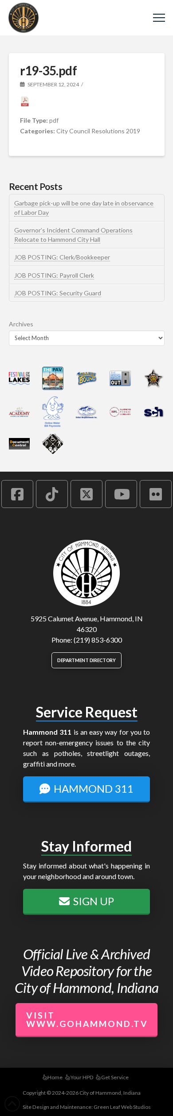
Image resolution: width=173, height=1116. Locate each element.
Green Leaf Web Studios (122, 1107)
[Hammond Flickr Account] (156, 494)
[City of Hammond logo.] (86, 573)
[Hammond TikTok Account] (52, 494)
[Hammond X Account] (86, 494)
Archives (21, 324)
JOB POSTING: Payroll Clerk (54, 275)
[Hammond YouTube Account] (121, 494)
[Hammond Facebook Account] (17, 494)
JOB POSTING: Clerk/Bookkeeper (62, 257)
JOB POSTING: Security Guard (57, 293)
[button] (159, 18)
